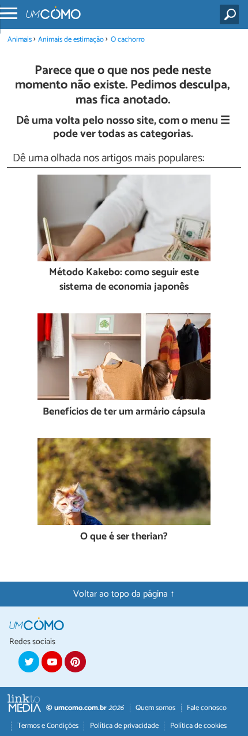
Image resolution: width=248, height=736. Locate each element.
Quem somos (155, 708)
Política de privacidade (124, 726)
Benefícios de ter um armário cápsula (124, 412)
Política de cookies (198, 726)
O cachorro (128, 40)
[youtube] (52, 661)
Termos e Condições (47, 726)
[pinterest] (75, 661)
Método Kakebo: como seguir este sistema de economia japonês (124, 280)
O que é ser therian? (124, 537)
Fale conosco (207, 708)
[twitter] (28, 661)
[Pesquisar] (231, 14)
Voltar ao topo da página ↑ (124, 594)
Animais (19, 40)
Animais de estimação (71, 40)
